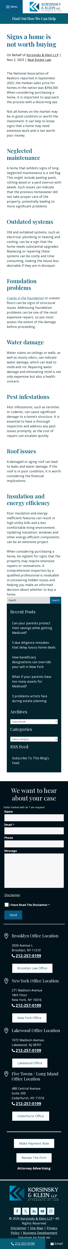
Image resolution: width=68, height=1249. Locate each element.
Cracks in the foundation (25, 298)
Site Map (36, 1228)
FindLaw (44, 1237)
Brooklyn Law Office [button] (32, 968)
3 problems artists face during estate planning (29, 698)
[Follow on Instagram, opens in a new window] (50, 1211)
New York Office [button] (29, 1018)
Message (10, 851)
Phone (8, 838)
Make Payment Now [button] (34, 1143)
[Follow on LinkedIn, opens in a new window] (34, 1211)
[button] (11, 7)
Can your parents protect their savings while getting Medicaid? (32, 628)
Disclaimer (12, 895)
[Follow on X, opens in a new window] (25, 1211)
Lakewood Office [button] (29, 1063)
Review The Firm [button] (34, 1158)
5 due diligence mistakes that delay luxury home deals (33, 644)
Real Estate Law (39, 60)
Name (8, 812)
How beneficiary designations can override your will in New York (31, 662)
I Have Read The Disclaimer (30, 905)
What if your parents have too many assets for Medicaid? (31, 681)
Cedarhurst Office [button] (30, 1116)
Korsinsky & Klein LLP (43, 55)
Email (59, 1243)
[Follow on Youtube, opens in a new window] (42, 1211)
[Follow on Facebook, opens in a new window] (17, 1211)
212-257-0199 (25, 1243)
